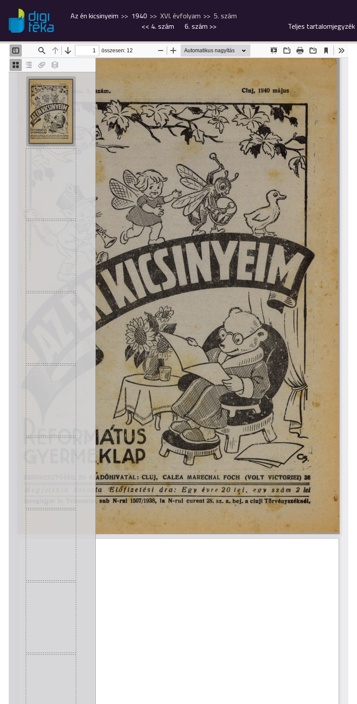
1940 (139, 15)
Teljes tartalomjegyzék (321, 26)
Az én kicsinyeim (94, 15)
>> (200, 26)
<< (157, 26)
